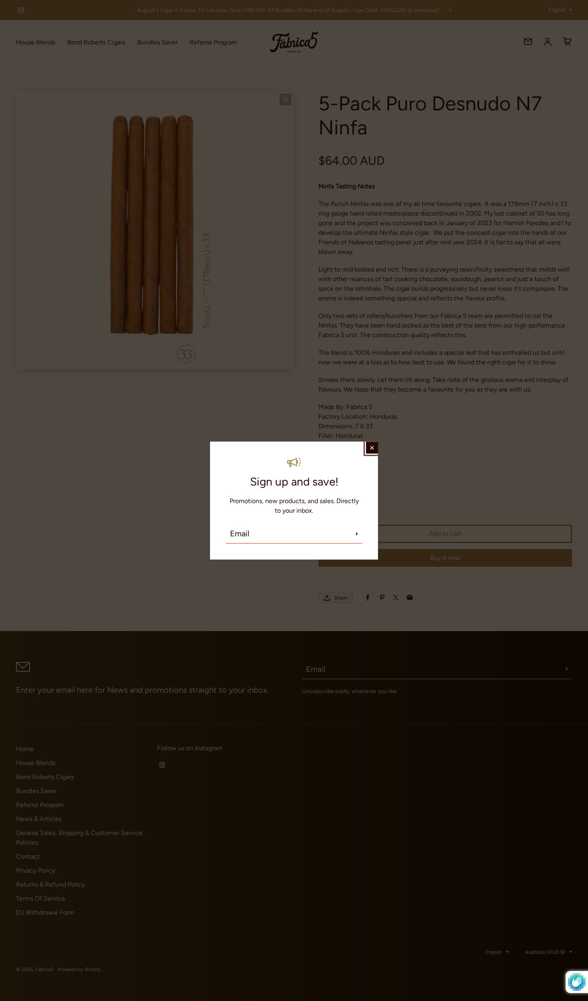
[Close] (372, 448)
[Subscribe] (357, 533)
